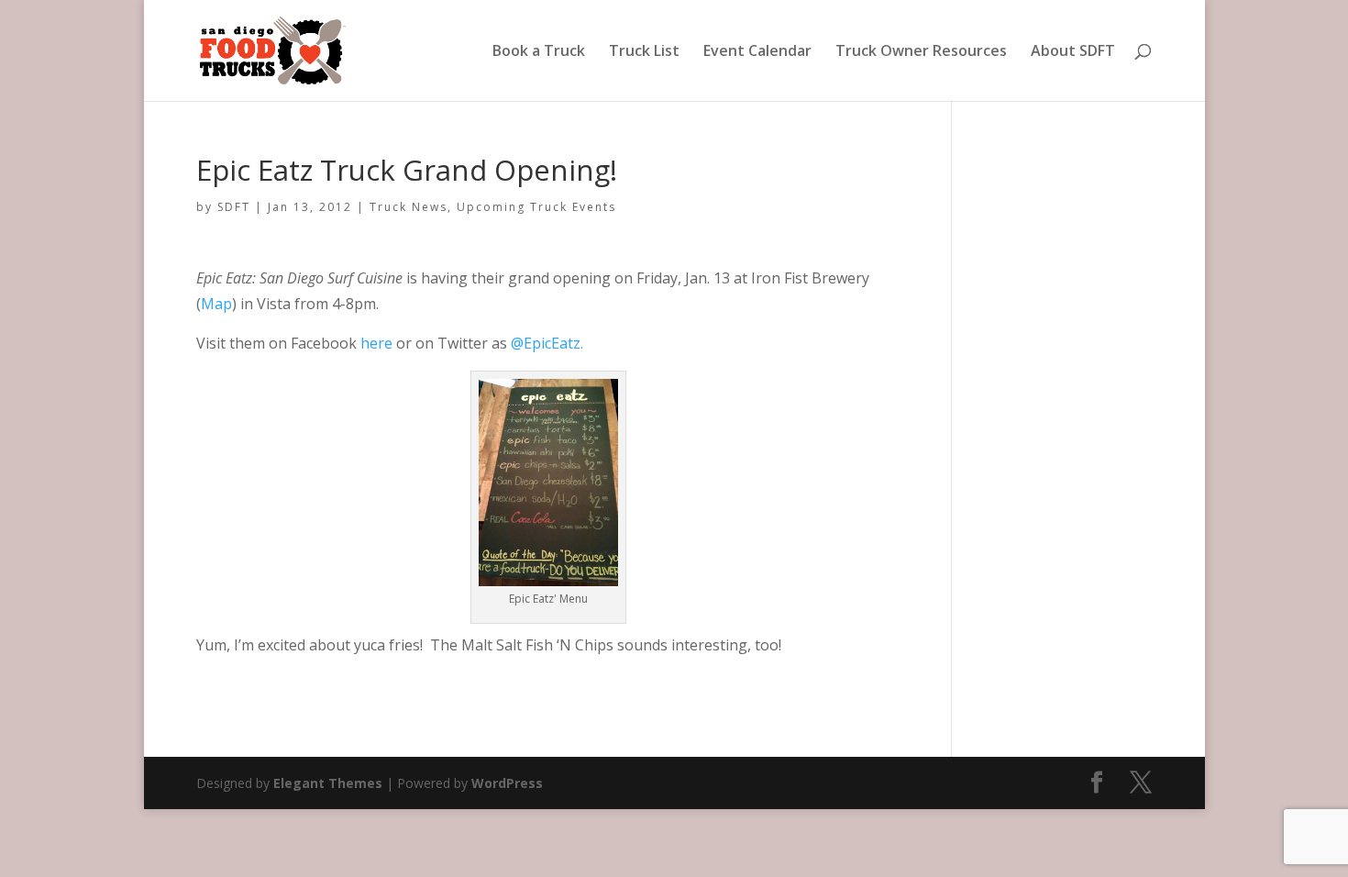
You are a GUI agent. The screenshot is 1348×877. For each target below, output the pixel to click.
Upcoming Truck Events (536, 207)
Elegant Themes (327, 783)
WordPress (507, 783)
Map (216, 304)
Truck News (408, 207)
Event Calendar (757, 52)
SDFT (233, 207)
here (376, 343)
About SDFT (1073, 52)
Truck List (644, 52)
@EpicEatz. (547, 343)
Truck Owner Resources (921, 52)
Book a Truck (538, 52)
